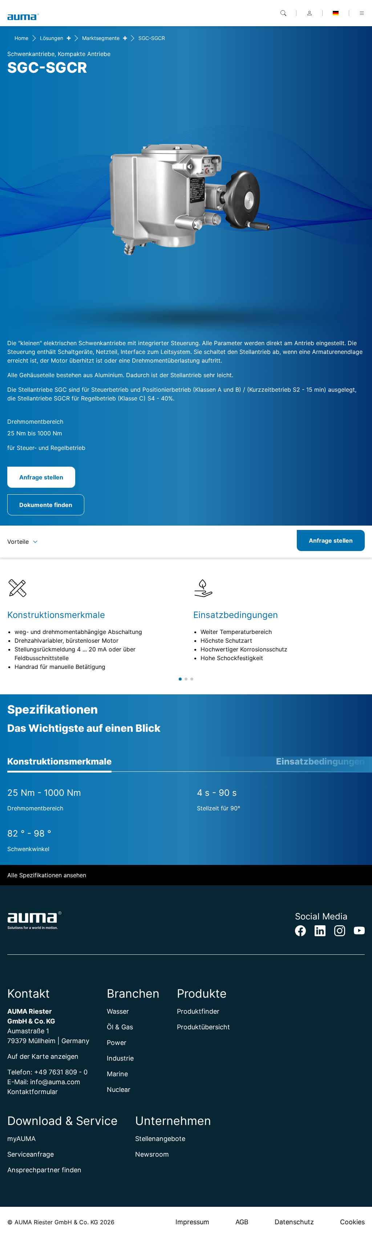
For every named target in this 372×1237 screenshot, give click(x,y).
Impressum (192, 1222)
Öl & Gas (120, 1027)
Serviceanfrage (30, 1154)
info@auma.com (55, 1082)
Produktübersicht (203, 1027)
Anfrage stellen (41, 477)
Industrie (120, 1058)
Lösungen (51, 38)
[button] (180, 679)
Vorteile (18, 541)
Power (116, 1042)
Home (21, 38)
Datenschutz (294, 1222)
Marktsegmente (101, 38)
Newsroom (152, 1154)
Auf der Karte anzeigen (42, 1056)
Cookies (352, 1222)
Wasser (118, 1011)
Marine (117, 1074)
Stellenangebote (160, 1138)
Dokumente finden (45, 504)
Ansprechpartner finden (44, 1170)
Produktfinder (198, 1011)
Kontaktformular (32, 1092)
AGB (241, 1222)
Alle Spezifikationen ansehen (46, 875)
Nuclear (118, 1089)
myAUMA (21, 1138)
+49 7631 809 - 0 (61, 1072)
